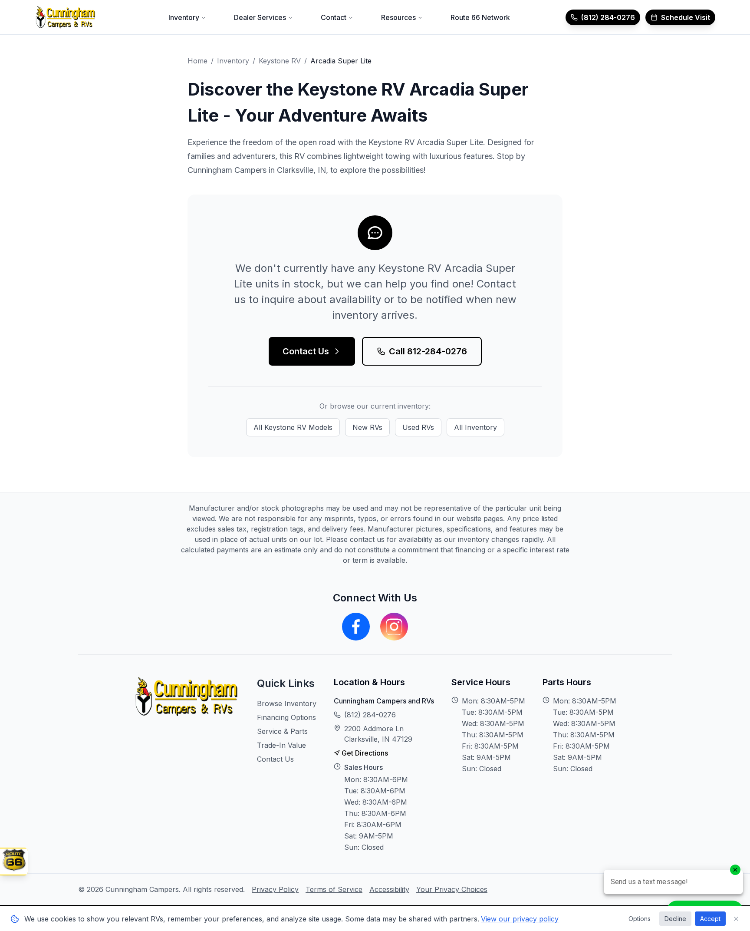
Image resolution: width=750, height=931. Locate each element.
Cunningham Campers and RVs (384, 701)
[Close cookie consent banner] (736, 918)
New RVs (367, 427)
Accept (710, 918)
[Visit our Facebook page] (356, 626)
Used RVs (418, 427)
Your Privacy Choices (451, 889)
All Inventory (475, 427)
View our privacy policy (520, 918)
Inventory (233, 60)
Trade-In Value (281, 745)
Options (639, 918)
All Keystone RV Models (292, 427)
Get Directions (365, 753)
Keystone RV (280, 60)
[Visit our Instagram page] (394, 626)
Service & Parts (282, 731)
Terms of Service (334, 889)
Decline (675, 918)
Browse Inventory (286, 703)
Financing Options (286, 717)
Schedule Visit (685, 17)
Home (197, 60)
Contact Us (306, 351)
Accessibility (389, 889)
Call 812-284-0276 (428, 351)
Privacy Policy (275, 889)
